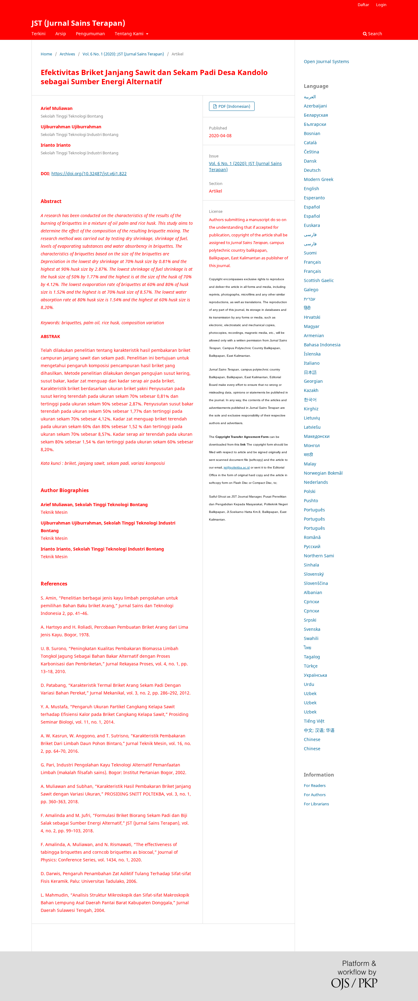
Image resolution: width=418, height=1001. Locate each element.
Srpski (310, 620)
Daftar (363, 4)
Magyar (311, 326)
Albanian (313, 592)
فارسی (310, 234)
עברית (309, 299)
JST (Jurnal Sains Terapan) (78, 23)
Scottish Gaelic (319, 280)
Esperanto (314, 198)
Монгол (312, 445)
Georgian (313, 381)
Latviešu (312, 427)
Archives (67, 54)
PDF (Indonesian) (234, 106)
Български (315, 124)
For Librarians (316, 804)
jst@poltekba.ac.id (237, 467)
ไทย (307, 647)
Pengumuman (90, 33)
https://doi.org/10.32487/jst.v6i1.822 (89, 173)
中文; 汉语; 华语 (319, 730)
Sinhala (311, 565)
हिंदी (307, 308)
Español (312, 207)
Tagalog (312, 657)
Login (381, 4)
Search (374, 33)
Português (314, 510)
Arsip (60, 33)
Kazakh (311, 390)
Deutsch (312, 170)
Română (312, 537)
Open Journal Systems (326, 61)
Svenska (312, 629)
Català (310, 142)
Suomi (310, 253)
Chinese (312, 739)
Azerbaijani (315, 106)
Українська (315, 675)
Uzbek (310, 693)
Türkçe (311, 666)
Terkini (39, 33)
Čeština (311, 152)
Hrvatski (312, 317)
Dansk (310, 161)
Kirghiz (311, 409)
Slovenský (314, 574)
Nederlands (316, 482)
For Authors (315, 794)
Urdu (309, 684)
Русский (312, 546)
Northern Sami (319, 556)
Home (46, 54)
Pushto (311, 500)
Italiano (311, 363)
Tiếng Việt (314, 721)
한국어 (310, 399)
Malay (310, 464)
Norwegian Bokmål (323, 473)
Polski (309, 491)
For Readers (315, 785)
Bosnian (312, 133)
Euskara (312, 225)
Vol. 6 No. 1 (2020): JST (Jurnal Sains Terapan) (123, 54)
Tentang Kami (130, 33)
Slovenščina (316, 583)
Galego (311, 289)
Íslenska (312, 354)
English (311, 188)
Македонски (317, 436)
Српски (311, 601)
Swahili (311, 638)
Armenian (314, 335)
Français (312, 262)
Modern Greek (318, 179)
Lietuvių (312, 418)
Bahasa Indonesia (322, 345)
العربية (310, 97)
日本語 (310, 372)
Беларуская (316, 115)
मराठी (308, 454)
